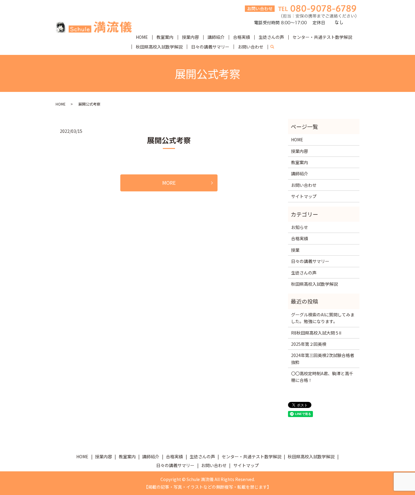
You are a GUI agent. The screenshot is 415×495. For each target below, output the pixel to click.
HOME (142, 37)
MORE (169, 182)
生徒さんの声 (271, 37)
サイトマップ (304, 196)
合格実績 (241, 37)
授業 (295, 250)
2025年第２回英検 (308, 344)
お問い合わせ (250, 47)
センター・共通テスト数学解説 (322, 37)
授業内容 (190, 37)
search (275, 47)
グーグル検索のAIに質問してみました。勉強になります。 (323, 317)
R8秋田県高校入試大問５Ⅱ (316, 333)
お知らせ (299, 227)
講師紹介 (216, 37)
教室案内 (164, 37)
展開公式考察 (169, 140)
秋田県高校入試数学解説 (159, 47)
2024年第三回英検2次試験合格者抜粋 (322, 358)
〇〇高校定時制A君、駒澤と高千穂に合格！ (322, 376)
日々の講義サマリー (210, 47)
